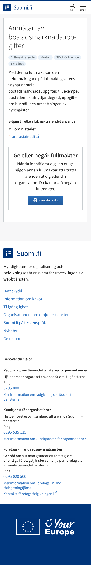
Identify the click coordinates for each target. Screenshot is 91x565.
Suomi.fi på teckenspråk (25, 323)
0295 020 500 (15, 476)
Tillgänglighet (16, 307)
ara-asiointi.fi (25, 137)
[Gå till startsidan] (22, 7)
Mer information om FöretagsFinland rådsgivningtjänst (32, 485)
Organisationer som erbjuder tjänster (36, 315)
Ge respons (13, 339)
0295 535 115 (15, 432)
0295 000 (11, 388)
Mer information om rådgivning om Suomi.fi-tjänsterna (39, 397)
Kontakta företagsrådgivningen (34, 493)
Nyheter (11, 331)
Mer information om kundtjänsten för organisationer (45, 439)
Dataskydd (13, 291)
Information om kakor (23, 299)
